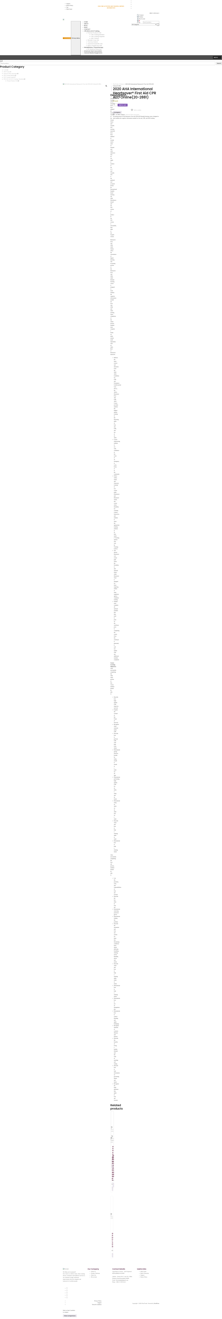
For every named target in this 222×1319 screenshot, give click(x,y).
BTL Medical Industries (95, 49)
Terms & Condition (96, 1304)
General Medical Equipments (93, 53)
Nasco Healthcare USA (95, 45)
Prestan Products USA (94, 33)
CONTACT (87, 29)
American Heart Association (93, 51)
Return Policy (69, 5)
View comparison (70, 1316)
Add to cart (122, 105)
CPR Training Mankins (97, 35)
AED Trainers (95, 38)
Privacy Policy (97, 1301)
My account (94, 1277)
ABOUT (86, 24)
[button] (217, 57)
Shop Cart (93, 1275)
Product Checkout (95, 1273)
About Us (93, 1271)
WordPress (156, 1303)
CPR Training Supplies (98, 36)
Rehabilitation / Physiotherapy (93, 47)
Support (68, 3)
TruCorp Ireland (93, 42)
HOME (86, 22)
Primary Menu (76, 38)
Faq (67, 7)
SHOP (85, 27)
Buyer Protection (144, 1273)
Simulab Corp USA (93, 40)
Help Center (69, 9)
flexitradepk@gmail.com (122, 1280)
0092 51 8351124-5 (154, 13)
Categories (67, 38)
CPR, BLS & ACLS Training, (92, 31)
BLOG (85, 25)
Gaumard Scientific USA (95, 44)
